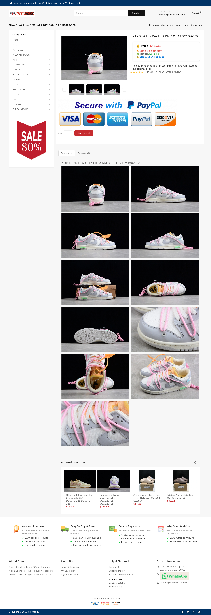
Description (67, 153)
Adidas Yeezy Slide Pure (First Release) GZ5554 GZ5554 (147, 498)
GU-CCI (17, 94)
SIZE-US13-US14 (22, 109)
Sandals (17, 104)
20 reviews (156, 72)
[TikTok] (199, 612)
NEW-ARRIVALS (21, 55)
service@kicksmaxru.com (173, 582)
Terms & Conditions (70, 567)
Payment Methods (69, 574)
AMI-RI (16, 70)
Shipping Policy (117, 571)
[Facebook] (183, 612)
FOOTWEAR (19, 89)
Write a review (173, 72)
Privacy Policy (68, 571)
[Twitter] (188, 612)
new (15, 45)
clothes (17, 79)
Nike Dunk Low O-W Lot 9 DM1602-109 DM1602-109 (101, 163)
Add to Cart (84, 133)
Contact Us (114, 567)
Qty (60, 133)
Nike (15, 60)
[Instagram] (194, 612)
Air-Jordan (18, 50)
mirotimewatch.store (119, 583)
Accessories (19, 65)
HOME (16, 40)
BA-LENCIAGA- (21, 75)
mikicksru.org (116, 586)
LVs (15, 99)
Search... (136, 13)
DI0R (15, 84)
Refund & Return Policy (121, 574)
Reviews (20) (84, 153)
